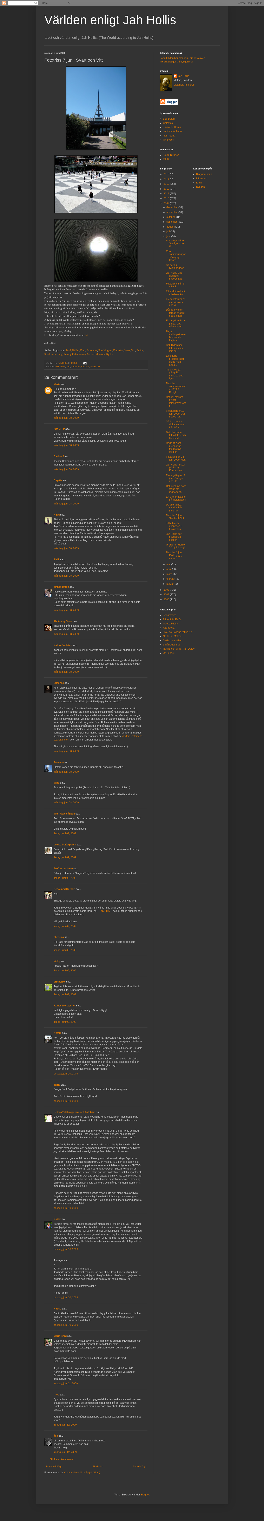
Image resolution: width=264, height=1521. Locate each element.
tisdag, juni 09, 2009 (65, 833)
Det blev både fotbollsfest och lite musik (176, 435)
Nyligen (200, 187)
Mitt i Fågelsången (64, 813)
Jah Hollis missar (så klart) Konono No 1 (175, 467)
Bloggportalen (204, 174)
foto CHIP (59, 429)
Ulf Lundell (169, 653)
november (172, 212)
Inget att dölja (170, 623)
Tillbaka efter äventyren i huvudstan (174, 526)
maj (168, 564)
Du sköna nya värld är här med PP (174, 507)
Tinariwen (168, 139)
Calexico (168, 123)
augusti (170, 226)
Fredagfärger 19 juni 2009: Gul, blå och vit (175, 413)
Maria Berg (60, 1336)
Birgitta (58, 480)
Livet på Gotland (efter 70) (177, 632)
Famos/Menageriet (64, 1005)
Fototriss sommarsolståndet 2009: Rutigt (176, 388)
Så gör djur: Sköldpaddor (175, 266)
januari (170, 583)
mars (169, 574)
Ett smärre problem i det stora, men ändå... (175, 360)
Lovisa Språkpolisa (65, 844)
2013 (167, 183)
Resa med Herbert (64, 889)
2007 (167, 594)
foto (68, 366)
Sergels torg (64, 354)
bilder (62, 366)
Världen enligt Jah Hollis (110, 20)
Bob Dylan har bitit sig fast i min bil (174, 348)
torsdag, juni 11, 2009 (66, 1383)
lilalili (56, 559)
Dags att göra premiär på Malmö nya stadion (174, 447)
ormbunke (60, 981)
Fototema (92, 350)
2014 (167, 179)
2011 (167, 193)
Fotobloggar (105, 350)
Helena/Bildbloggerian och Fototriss (74, 1112)
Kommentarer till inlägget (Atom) (82, 1472)
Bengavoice (169, 615)
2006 (167, 599)
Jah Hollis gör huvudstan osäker (174, 536)
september (172, 221)
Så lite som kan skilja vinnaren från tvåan (175, 424)
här (86, 335)
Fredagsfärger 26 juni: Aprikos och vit (175, 302)
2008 (167, 589)
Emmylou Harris (172, 127)
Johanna (59, 762)
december (172, 207)
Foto (82, 350)
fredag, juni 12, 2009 (65, 1424)
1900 (166, 159)
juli (168, 231)
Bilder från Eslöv (172, 619)
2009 (167, 203)
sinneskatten (61, 586)
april (169, 569)
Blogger (145, 1494)
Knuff (199, 182)
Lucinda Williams (172, 131)
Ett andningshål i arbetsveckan (175, 293)
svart (93, 366)
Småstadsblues (171, 644)
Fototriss (118, 350)
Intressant (201, 178)
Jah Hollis (183, 76)
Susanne (59, 683)
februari (171, 578)
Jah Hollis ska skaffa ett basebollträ (174, 275)
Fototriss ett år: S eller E (175, 285)
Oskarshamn (79, 354)
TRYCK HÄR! (104, 911)
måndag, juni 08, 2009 (66, 417)
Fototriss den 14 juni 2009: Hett (175, 458)
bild (57, 366)
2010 (167, 198)
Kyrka (109, 354)
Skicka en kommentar (62, 1459)
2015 (167, 174)
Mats (56, 782)
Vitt (133, 350)
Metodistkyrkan (96, 354)
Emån (140, 350)
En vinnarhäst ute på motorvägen (176, 498)
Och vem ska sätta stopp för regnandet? (176, 489)
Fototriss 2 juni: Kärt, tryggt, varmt (174, 555)
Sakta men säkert (172, 640)
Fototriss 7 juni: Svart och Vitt (175, 517)
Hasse (57, 1308)
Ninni (57, 514)
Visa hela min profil (184, 84)
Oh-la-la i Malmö (172, 636)
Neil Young (169, 135)
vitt (98, 366)
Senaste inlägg (53, 1466)
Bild (68, 350)
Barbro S (59, 456)
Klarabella (168, 627)
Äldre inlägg (139, 1466)
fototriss (85, 366)
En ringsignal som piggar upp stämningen (176, 323)
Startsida (98, 1466)
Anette (57, 1033)
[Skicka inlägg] (84, 363)
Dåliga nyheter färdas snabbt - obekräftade (176, 312)
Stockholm (50, 354)
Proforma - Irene (63, 868)
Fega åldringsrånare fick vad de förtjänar (176, 336)
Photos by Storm (63, 621)
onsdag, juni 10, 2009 (66, 1073)
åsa (56, 1435)
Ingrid (57, 1084)
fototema (75, 366)
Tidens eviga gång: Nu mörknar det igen (174, 374)
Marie (57, 384)
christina (59, 937)
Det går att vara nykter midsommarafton (176, 401)
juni (168, 236)
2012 (167, 188)
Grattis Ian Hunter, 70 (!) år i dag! (176, 546)
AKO (56, 1394)
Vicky (57, 961)
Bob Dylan (169, 118)
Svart (127, 350)
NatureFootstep (63, 645)
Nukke (57, 1219)
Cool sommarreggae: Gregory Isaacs (176, 256)
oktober (171, 217)
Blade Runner (171, 155)
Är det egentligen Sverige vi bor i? (175, 243)
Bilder (75, 350)
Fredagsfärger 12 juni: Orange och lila (175, 478)
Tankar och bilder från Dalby (178, 648)
